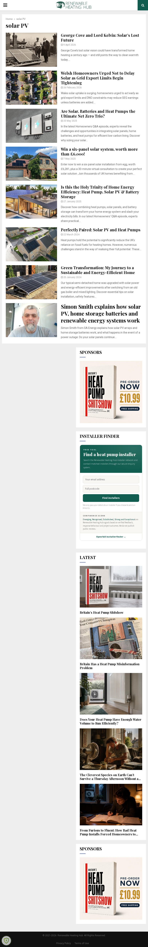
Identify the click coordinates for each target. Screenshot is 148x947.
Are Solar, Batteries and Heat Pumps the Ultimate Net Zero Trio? (98, 114)
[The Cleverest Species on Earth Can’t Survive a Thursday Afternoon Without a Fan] (111, 749)
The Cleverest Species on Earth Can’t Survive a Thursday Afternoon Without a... (110, 777)
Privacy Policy (63, 943)
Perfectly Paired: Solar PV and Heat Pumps (100, 229)
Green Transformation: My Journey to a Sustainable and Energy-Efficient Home (98, 270)
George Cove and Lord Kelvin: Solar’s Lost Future (100, 38)
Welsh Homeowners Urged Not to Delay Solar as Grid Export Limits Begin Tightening (98, 77)
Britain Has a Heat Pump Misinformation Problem (110, 666)
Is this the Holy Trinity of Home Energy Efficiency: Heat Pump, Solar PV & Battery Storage (100, 191)
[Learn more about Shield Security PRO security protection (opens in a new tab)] (6, 940)
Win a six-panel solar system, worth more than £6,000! (99, 151)
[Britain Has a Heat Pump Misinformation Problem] (111, 638)
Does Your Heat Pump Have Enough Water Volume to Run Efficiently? (110, 721)
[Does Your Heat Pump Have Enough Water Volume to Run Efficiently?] (111, 694)
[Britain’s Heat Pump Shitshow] (111, 587)
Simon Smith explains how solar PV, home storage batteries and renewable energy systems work (101, 313)
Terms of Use (82, 943)
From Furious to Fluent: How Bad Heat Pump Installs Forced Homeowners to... (109, 832)
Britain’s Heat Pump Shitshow (102, 612)
